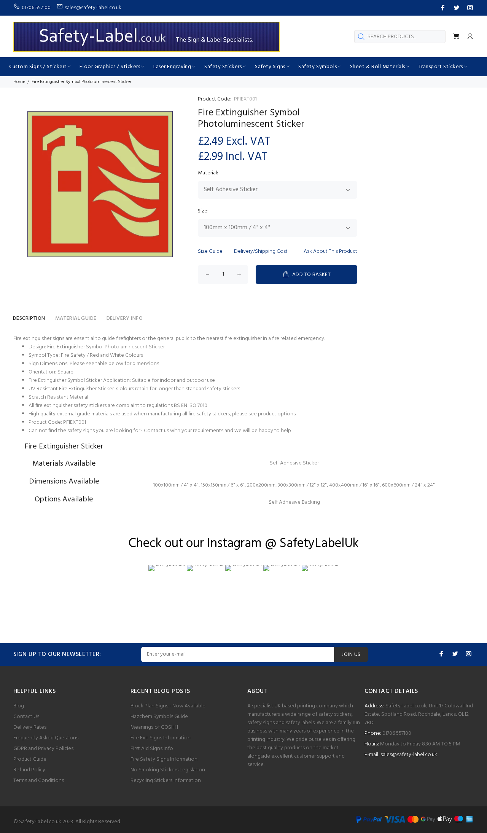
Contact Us (26, 716)
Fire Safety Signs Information (164, 759)
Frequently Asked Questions (45, 738)
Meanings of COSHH (154, 727)
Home (19, 82)
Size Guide (210, 251)
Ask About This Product (330, 251)
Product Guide (29, 759)
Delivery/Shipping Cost (261, 251)
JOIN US (351, 654)
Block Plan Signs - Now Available (168, 706)
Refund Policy (29, 770)
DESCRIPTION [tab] (29, 318)
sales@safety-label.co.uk (408, 754)
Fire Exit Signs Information (161, 738)
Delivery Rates (29, 727)
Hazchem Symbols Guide (159, 716)
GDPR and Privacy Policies (43, 748)
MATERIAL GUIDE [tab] (76, 318)
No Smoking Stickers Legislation (168, 770)
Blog (18, 706)
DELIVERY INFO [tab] (125, 318)
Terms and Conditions (38, 780)
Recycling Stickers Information (166, 780)
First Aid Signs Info (152, 748)
